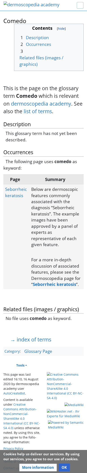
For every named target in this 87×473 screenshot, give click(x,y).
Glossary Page (38, 351)
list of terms (38, 111)
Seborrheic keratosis (16, 192)
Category (12, 351)
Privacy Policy (13, 448)
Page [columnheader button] (15, 179)
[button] (38, 467)
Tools (20, 365)
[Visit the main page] (31, 5)
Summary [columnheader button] (55, 179)
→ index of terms (30, 339)
